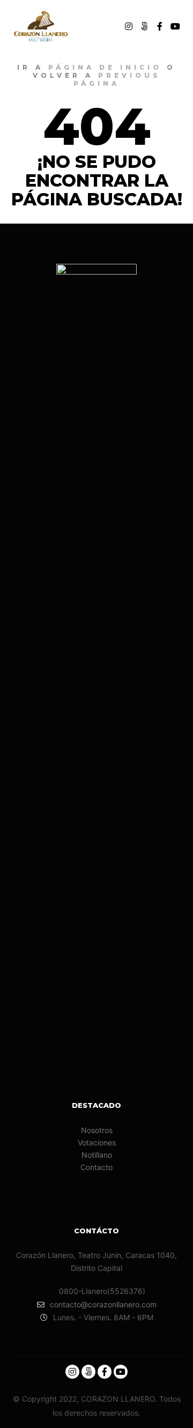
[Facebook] (160, 26)
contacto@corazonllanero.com (103, 1304)
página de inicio (105, 67)
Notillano (96, 1154)
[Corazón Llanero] (40, 26)
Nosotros (97, 1130)
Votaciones (97, 1142)
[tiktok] (144, 26)
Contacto (96, 1167)
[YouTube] (175, 26)
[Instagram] (129, 26)
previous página (117, 79)
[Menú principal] (105, 26)
